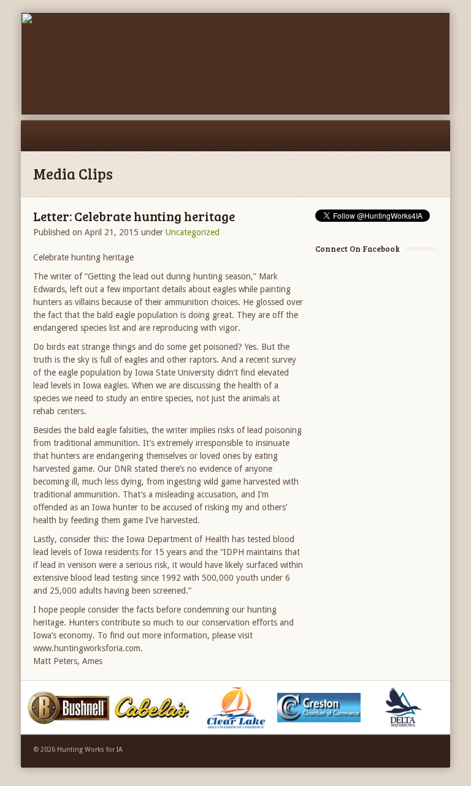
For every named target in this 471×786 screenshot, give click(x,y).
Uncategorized (193, 232)
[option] (68, 707)
